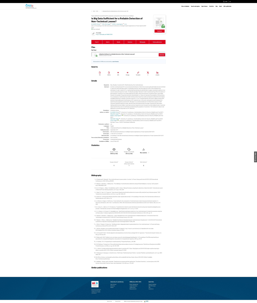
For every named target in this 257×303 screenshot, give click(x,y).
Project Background (134, 284)
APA (118, 74)
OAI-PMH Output (152, 285)
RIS (100, 74)
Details (118, 42)
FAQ (149, 287)
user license (116, 61)
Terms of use (109, 301)
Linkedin (157, 74)
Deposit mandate (152, 284)
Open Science (204, 6)
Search (112, 287)
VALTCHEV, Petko (114, 118)
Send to (107, 42)
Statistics (211, 6)
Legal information (133, 285)
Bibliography (142, 42)
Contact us (151, 288)
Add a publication (227, 6)
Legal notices (132, 287)
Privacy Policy (117, 301)
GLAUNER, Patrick (114, 112)
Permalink (138, 74)
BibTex (108, 74)
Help (217, 6)
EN (230, 1)
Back (94, 11)
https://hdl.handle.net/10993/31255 (104, 34)
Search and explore (195, 6)
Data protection (133, 288)
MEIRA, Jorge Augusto (115, 115)
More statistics (143, 152)
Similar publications (157, 42)
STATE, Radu (113, 120)
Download (159, 31)
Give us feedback (185, 6)
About (220, 6)
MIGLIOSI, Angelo (114, 113)
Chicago (127, 74)
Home (97, 11)
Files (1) (96, 42)
